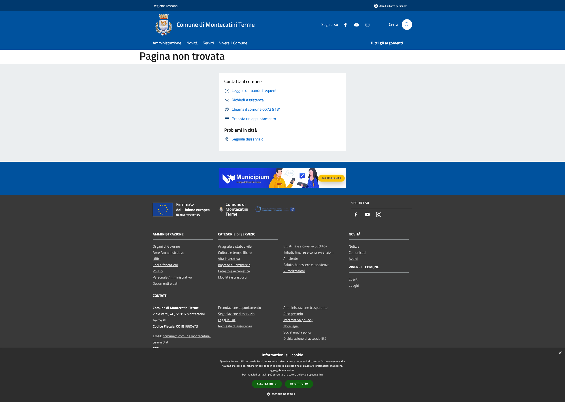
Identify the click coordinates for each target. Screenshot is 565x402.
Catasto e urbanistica (234, 271)
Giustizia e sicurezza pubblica (305, 246)
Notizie (354, 246)
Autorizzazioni (294, 270)
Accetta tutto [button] (267, 384)
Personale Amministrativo (172, 277)
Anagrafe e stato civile (235, 246)
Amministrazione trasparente (305, 307)
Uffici (156, 258)
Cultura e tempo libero (235, 252)
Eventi (353, 279)
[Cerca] (407, 24)
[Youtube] (354, 24)
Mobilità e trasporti (232, 277)
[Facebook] (343, 24)
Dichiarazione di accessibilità (304, 338)
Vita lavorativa (229, 258)
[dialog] (282, 375)
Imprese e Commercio (234, 264)
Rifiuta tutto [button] (299, 383)
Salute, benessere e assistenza (306, 264)
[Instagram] (365, 24)
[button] (282, 394)
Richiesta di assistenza (235, 326)
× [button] (560, 353)
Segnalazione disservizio (236, 313)
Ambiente (290, 258)
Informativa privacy (298, 319)
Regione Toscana (165, 5)
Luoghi (354, 285)
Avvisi (353, 258)
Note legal (291, 326)
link (321, 374)
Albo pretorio (293, 313)
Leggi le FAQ (227, 319)
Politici (158, 271)
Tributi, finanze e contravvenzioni (308, 252)
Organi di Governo (166, 246)
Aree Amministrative (168, 252)
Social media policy (297, 332)
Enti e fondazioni (165, 264)
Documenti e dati (165, 283)
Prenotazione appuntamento (239, 307)
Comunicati (357, 252)
